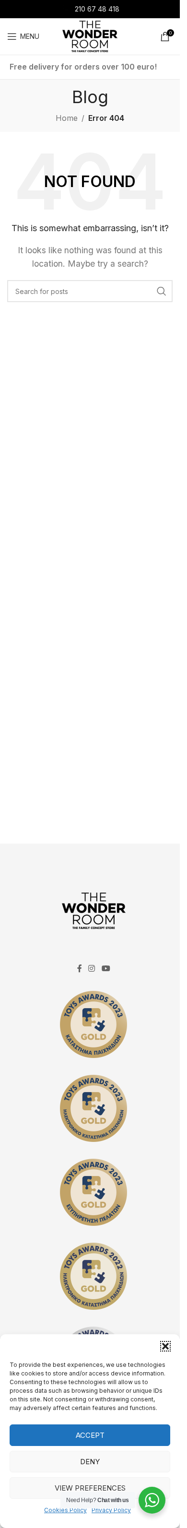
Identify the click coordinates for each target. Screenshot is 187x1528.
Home (67, 118)
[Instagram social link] (91, 968)
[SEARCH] (162, 291)
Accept (90, 1435)
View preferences (90, 1488)
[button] (165, 1346)
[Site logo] (89, 35)
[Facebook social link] (79, 968)
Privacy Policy (111, 1510)
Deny (90, 1461)
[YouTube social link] (105, 968)
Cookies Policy (65, 1510)
